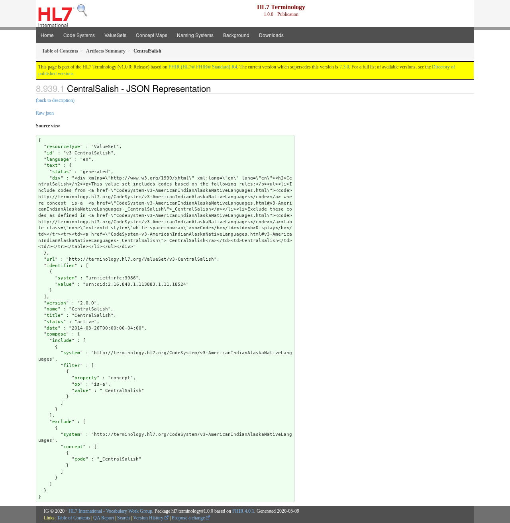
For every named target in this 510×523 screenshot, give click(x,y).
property (86, 378)
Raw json (45, 113)
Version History (149, 518)
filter (71, 365)
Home (47, 34)
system (66, 278)
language (58, 159)
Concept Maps (151, 34)
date (52, 328)
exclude (62, 421)
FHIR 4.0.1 (243, 511)
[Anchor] (215, 88)
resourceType (63, 146)
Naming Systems (195, 34)
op (77, 384)
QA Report (103, 518)
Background (236, 34)
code (80, 459)
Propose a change (189, 518)
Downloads (271, 34)
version (56, 303)
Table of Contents (73, 518)
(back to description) (55, 100)
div (56, 178)
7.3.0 (344, 67)
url (51, 259)
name (52, 309)
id (49, 153)
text (52, 165)
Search (123, 518)
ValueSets (115, 34)
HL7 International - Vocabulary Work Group (110, 511)
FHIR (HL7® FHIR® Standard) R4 (203, 67)
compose (56, 334)
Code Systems (79, 34)
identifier (61, 265)
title (54, 315)
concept (73, 446)
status (60, 171)
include (62, 340)
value (65, 284)
